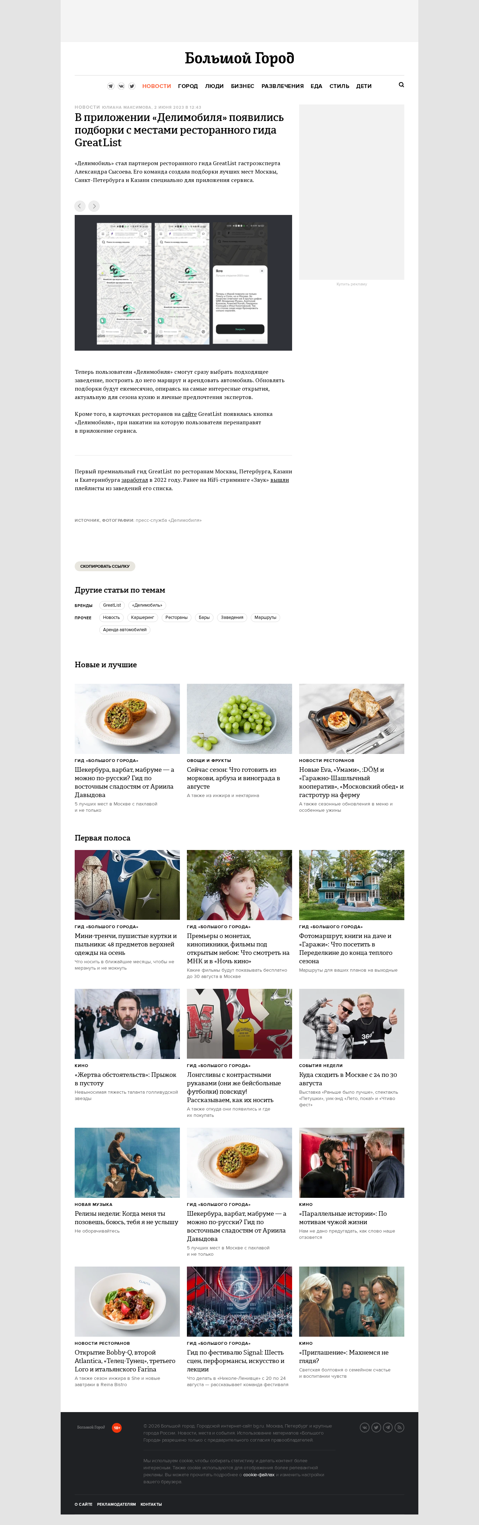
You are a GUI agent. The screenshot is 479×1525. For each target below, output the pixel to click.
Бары (204, 617)
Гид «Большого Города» (107, 760)
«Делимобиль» (147, 605)
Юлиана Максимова (126, 107)
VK (369, 1427)
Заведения (232, 617)
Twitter (380, 1427)
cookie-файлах (259, 1475)
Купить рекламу (352, 284)
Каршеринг (142, 617)
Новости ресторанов (327, 760)
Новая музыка (94, 1204)
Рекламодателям (116, 1504)
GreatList (112, 605)
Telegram (392, 1427)
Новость (111, 617)
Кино (81, 1065)
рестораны (177, 617)
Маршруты (265, 617)
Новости (87, 107)
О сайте (84, 1504)
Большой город (91, 1429)
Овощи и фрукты (209, 760)
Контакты (151, 1504)
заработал (134, 480)
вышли (279, 480)
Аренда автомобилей (125, 630)
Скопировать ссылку (105, 566)
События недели (321, 1065)
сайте (189, 414)
